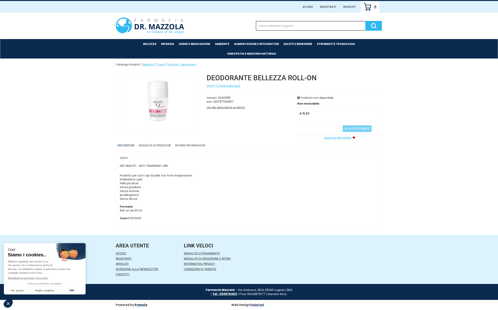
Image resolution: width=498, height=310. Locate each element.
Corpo (160, 64)
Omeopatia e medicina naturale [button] (251, 54)
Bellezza (148, 64)
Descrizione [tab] (126, 145)
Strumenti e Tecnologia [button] (336, 44)
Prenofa (141, 305)
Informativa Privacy (199, 264)
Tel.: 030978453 (224, 294)
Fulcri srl (257, 305)
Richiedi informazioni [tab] (190, 145)
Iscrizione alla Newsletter (137, 269)
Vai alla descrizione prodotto (226, 107)
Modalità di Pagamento (202, 253)
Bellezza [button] (149, 44)
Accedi (307, 7)
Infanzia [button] (167, 44)
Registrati (328, 7)
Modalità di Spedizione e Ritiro (207, 258)
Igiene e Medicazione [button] (194, 44)
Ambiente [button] (222, 44)
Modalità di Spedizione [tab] (155, 145)
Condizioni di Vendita (200, 269)
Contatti (122, 274)
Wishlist (349, 7)
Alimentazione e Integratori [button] (256, 44)
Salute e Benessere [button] (297, 44)
